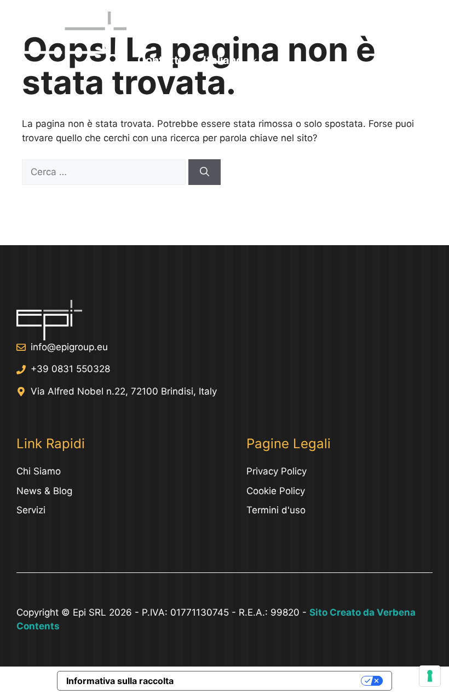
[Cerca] (204, 172)
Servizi (155, 27)
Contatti (159, 60)
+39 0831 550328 (70, 368)
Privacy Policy (276, 471)
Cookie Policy (275, 490)
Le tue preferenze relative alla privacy (273, 680)
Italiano (223, 60)
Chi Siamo (338, 27)
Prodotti (216, 27)
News (275, 27)
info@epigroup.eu (69, 346)
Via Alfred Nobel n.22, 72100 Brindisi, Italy (124, 391)
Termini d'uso (276, 510)
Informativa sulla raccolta (120, 680)
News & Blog (44, 490)
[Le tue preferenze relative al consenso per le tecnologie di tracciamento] (429, 675)
